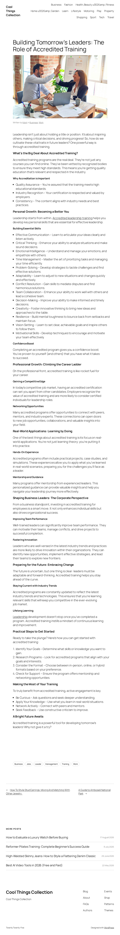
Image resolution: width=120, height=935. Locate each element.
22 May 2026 (108, 865)
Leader (38, 764)
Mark (25, 122)
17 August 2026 (107, 837)
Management (51, 764)
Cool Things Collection (13, 11)
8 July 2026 (109, 846)
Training (65, 764)
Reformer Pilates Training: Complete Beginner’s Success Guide (47, 846)
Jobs (29, 764)
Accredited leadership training (72, 218)
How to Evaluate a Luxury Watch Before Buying (37, 837)
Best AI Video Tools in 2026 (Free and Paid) (34, 865)
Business (34, 122)
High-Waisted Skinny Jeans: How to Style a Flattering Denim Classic (51, 856)
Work (41, 122)
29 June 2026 (108, 856)
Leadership (20, 617)
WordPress (109, 927)
